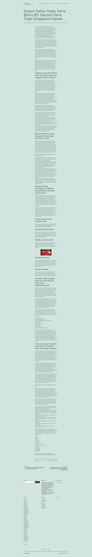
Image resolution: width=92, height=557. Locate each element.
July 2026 (25, 500)
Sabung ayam (66, 3)
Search (25, 480)
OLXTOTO (66, 553)
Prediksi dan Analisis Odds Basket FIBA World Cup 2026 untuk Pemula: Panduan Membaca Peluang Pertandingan (48, 485)
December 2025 (26, 509)
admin (37, 461)
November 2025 (26, 510)
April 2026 (25, 504)
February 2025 (26, 521)
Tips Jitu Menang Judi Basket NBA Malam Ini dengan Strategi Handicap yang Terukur (47, 490)
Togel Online (57, 3)
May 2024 (25, 532)
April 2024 (25, 533)
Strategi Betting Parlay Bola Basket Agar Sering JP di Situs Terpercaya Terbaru (48, 483)
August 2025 (26, 514)
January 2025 (26, 522)
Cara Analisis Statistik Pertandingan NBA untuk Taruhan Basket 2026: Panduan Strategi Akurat (48, 493)
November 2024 (26, 525)
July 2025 (25, 515)
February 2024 (26, 536)
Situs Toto (57, 497)
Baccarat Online (44, 499)
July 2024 (25, 530)
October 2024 (26, 526)
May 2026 (25, 503)
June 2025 (25, 516)
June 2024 (25, 531)
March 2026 (25, 505)
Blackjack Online (47, 3)
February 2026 (26, 506)
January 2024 (26, 537)
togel (42, 200)
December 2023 (26, 538)
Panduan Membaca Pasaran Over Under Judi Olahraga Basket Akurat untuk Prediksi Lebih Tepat (48, 488)
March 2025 (25, 520)
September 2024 (26, 527)
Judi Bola (52, 3)
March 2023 (25, 541)
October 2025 (26, 511)
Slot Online (41, 3)
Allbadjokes (27, 3)
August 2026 (26, 499)
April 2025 (25, 519)
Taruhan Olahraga (44, 506)
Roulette (61, 3)
